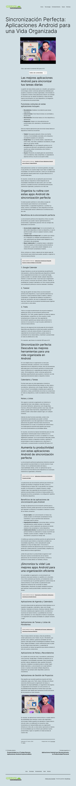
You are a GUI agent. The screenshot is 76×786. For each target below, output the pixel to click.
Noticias (68, 7)
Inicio (42, 7)
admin (24, 742)
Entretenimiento (56, 7)
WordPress (67, 778)
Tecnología (47, 7)
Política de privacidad (50, 778)
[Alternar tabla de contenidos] (44, 73)
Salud (63, 7)
